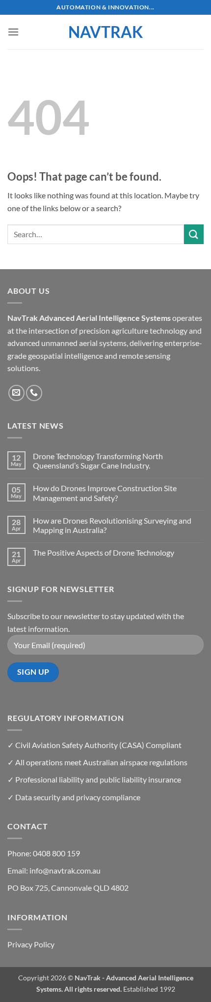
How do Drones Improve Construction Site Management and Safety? (105, 492)
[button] (13, 32)
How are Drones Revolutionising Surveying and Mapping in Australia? (112, 525)
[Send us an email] (16, 393)
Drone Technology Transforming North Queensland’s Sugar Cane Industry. (98, 460)
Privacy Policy (30, 944)
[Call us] (34, 393)
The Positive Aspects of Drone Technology (103, 552)
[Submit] (194, 234)
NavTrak (105, 32)
